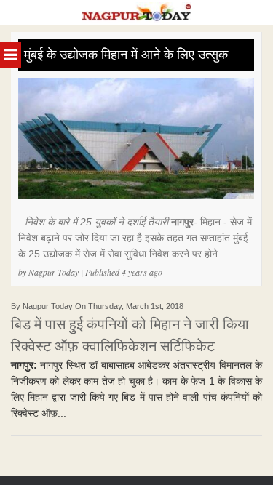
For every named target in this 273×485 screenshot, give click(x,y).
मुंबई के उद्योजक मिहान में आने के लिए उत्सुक (126, 54)
